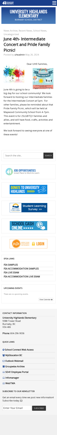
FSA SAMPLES (11, 264)
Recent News (25, 30)
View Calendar (45, 299)
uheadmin (19, 54)
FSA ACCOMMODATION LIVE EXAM (22, 276)
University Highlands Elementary (28, 13)
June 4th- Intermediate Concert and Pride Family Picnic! (27, 44)
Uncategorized (11, 34)
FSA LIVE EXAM (11, 272)
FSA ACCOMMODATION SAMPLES (21, 268)
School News (39, 30)
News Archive (11, 30)
